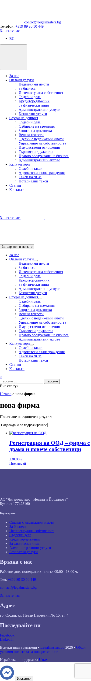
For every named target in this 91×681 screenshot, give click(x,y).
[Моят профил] (11, 242)
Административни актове (39, 160)
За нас (14, 76)
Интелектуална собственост (41, 93)
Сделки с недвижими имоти (41, 139)
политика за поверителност (36, 652)
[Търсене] (33, 218)
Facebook (7, 635)
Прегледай (17, 463)
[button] (12, 39)
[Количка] (56, 218)
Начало (5, 394)
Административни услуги (39, 109)
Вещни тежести (31, 135)
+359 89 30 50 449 (29, 26)
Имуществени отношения (39, 147)
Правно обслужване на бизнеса (44, 156)
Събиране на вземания (37, 126)
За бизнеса (27, 88)
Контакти (16, 190)
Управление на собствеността (42, 143)
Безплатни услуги (33, 114)
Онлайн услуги (21, 80)
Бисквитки (24, 678)
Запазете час (10, 31)
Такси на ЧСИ (30, 177)
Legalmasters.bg (52, 647)
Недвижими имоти (34, 84)
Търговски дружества (36, 152)
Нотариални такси (33, 181)
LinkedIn (7, 639)
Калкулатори (19, 164)
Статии (15, 185)
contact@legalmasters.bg (18, 587)
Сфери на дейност (23, 118)
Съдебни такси (30, 168)
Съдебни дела (30, 97)
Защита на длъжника (35, 131)
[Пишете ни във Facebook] (7, 678)
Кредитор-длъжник (34, 101)
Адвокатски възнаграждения (42, 173)
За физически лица (34, 105)
